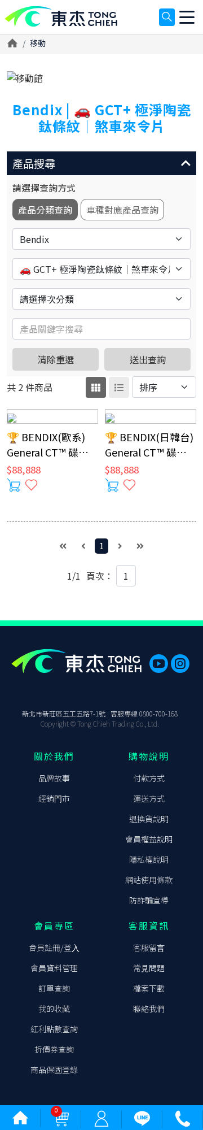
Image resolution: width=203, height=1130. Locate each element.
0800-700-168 (158, 713)
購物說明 (149, 756)
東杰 (61, 17)
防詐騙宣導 (149, 900)
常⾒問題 (149, 967)
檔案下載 (149, 988)
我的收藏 (54, 1008)
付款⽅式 (149, 778)
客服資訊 (149, 925)
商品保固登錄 (54, 1069)
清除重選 (56, 359)
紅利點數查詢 (54, 1029)
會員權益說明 (149, 839)
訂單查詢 (54, 988)
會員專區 (54, 925)
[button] (101, 163)
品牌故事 (54, 778)
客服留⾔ (149, 947)
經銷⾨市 (54, 798)
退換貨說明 (149, 818)
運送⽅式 (149, 798)
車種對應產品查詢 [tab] (122, 209)
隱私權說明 (149, 859)
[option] (101, 78)
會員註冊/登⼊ (54, 947)
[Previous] (83, 546)
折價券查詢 (54, 1049)
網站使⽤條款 (149, 879)
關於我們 (54, 756)
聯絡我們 (149, 1008)
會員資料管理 (54, 967)
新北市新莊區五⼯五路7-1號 (63, 713)
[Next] (120, 546)
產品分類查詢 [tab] (45, 209)
